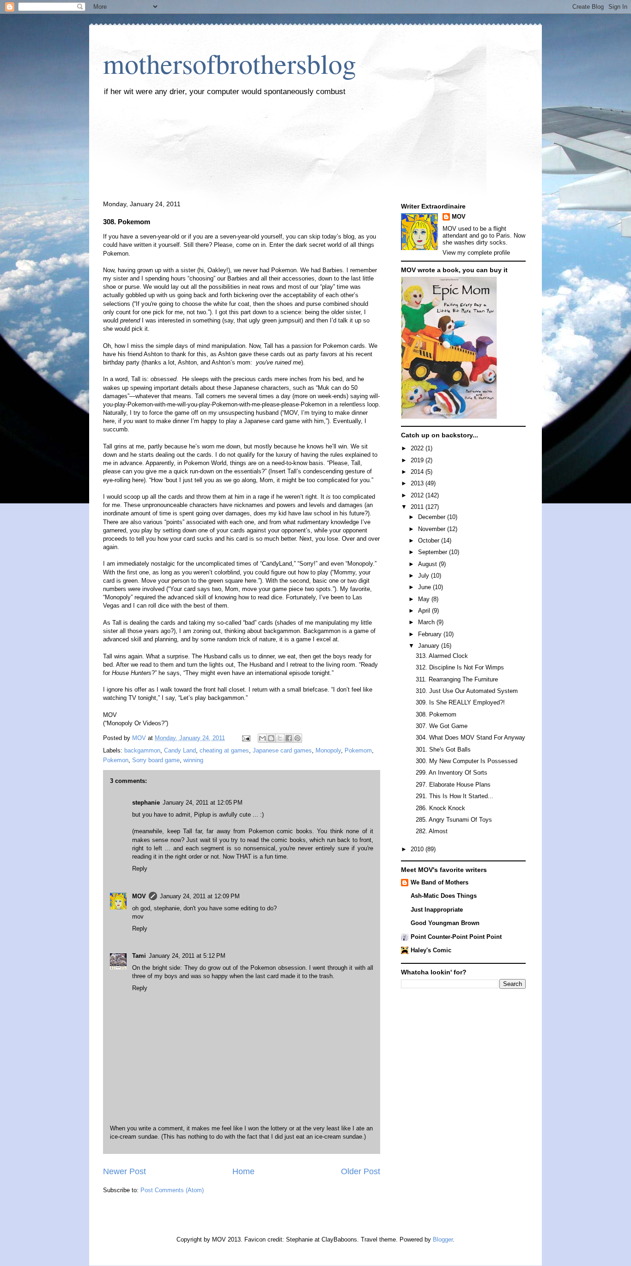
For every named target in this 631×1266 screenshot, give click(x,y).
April (425, 610)
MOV (139, 896)
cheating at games (224, 750)
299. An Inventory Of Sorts (451, 772)
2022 (418, 448)
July (424, 575)
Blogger (443, 1239)
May (424, 599)
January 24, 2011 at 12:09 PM (200, 896)
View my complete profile (476, 252)
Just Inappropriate (437, 909)
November (432, 529)
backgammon (142, 750)
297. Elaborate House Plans (453, 784)
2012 (418, 495)
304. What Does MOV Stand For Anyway (470, 737)
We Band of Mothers (439, 882)
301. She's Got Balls (443, 749)
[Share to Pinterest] (297, 738)
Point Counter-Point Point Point (456, 936)
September (433, 552)
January (429, 645)
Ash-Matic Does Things (444, 895)
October (429, 540)
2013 (418, 483)
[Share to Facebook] (288, 738)
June (425, 587)
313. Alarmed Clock (442, 655)
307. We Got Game (441, 726)
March (427, 622)
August (428, 564)
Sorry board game (156, 760)
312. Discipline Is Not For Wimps (460, 667)
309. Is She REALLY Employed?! (460, 702)
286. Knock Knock (440, 808)
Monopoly (328, 750)
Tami (139, 955)
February (430, 634)
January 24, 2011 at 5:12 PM (187, 955)
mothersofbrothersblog (229, 63)
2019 (418, 460)
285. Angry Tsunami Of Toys (454, 819)
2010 (418, 849)
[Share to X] (280, 738)
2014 (418, 471)
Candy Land (180, 750)
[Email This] (262, 738)
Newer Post (124, 1171)
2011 (418, 506)
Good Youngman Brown (445, 923)
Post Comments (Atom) (172, 1190)
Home (243, 1171)
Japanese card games (282, 750)
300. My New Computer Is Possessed (466, 761)
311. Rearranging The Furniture (457, 679)
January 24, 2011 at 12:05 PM (203, 802)
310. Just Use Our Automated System (467, 690)
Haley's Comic (431, 950)
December (432, 517)
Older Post (360, 1171)
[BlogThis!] (271, 738)
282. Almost (432, 831)
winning (193, 760)
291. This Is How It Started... (454, 796)
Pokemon (115, 760)
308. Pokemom (436, 714)
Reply (139, 868)
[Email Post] (245, 738)
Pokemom (358, 750)
